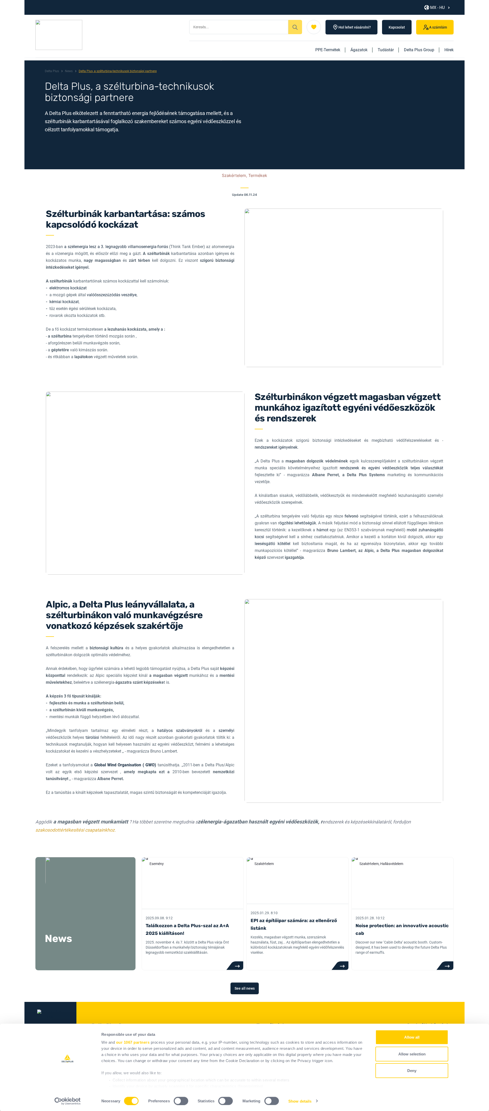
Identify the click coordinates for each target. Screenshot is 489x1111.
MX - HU (437, 7)
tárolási (93, 737)
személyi (226, 730)
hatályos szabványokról (179, 730)
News (69, 71)
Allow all (411, 1037)
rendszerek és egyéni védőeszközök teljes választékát (391, 468)
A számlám (438, 27)
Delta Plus (52, 71)
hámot (323, 529)
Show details (299, 1101)
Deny (411, 1070)
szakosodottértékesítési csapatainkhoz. (75, 830)
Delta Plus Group (419, 49)
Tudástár (386, 49)
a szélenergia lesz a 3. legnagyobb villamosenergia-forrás (116, 246)
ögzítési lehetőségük (297, 523)
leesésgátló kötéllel (274, 543)
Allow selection (412, 1054)
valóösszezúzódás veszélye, (112, 294)
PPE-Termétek (327, 49)
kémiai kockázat (64, 301)
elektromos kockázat (68, 288)
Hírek (449, 49)
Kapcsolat (397, 27)
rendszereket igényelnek (276, 447)
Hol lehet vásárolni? (354, 27)
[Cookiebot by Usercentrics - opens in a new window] (67, 1101)
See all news (245, 988)
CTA (234, 965)
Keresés (295, 27)
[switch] (181, 1101)
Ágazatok (359, 49)
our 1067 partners (133, 1042)
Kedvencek (314, 27)
